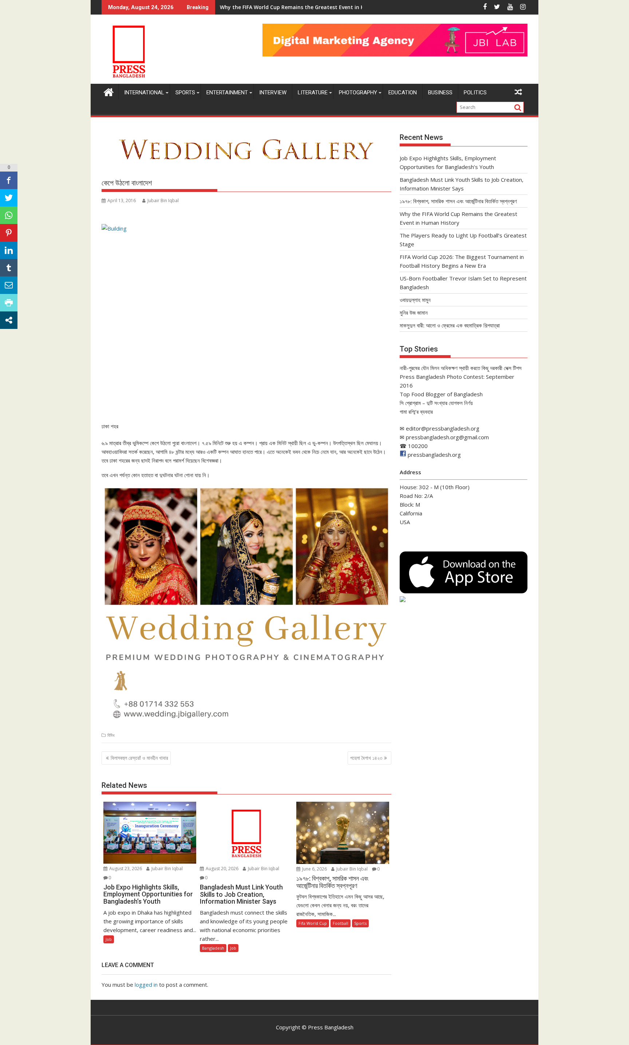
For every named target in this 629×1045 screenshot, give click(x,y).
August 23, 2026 (125, 868)
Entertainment (227, 92)
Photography (358, 92)
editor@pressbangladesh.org (442, 428)
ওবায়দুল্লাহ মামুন (415, 299)
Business (440, 92)
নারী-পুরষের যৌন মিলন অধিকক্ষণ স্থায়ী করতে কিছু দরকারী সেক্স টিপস (461, 368)
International (144, 92)
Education (402, 92)
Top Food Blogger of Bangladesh (441, 394)
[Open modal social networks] (8, 320)
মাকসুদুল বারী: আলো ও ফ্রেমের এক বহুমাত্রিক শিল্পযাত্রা (450, 325)
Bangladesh (213, 948)
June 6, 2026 (314, 869)
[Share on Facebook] (8, 180)
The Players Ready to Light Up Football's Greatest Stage (291, 7)
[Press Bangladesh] (108, 91)
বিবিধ (110, 735)
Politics (475, 92)
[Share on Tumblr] (8, 267)
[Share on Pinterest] (8, 232)
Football (340, 923)
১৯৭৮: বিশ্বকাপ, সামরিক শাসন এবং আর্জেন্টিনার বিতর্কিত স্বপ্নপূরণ (458, 201)
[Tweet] (8, 198)
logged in (146, 984)
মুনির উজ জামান (414, 312)
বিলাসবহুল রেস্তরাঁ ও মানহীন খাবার (139, 757)
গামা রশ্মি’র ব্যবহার (416, 411)
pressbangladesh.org (434, 454)
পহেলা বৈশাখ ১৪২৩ (366, 757)
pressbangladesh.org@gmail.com (447, 437)
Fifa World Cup (312, 923)
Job (109, 939)
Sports (185, 92)
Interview (272, 92)
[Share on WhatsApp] (8, 215)
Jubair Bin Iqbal (163, 200)
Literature (313, 92)
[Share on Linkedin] (8, 250)
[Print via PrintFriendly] (8, 302)
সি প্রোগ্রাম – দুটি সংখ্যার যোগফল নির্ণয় (436, 402)
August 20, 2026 (221, 868)
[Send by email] (8, 285)
